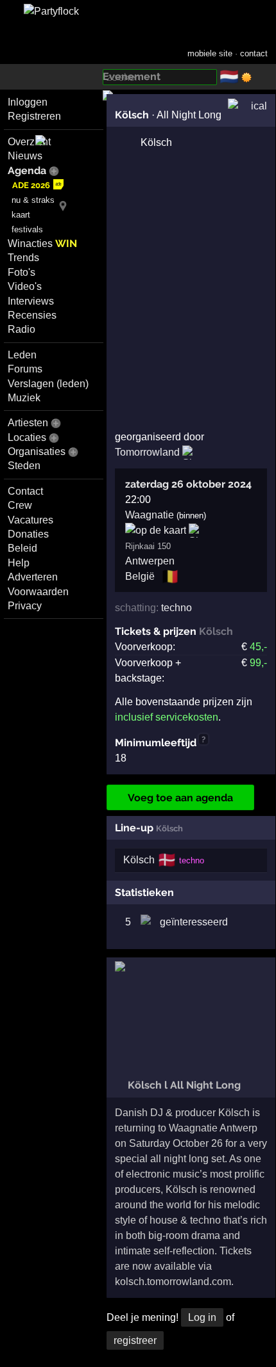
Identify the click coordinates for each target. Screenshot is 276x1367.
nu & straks (33, 200)
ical (259, 105)
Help (19, 562)
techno (176, 607)
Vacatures (30, 520)
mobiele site (209, 53)
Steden (24, 465)
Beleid (22, 548)
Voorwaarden (38, 591)
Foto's (21, 272)
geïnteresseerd (194, 921)
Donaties (28, 534)
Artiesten (28, 422)
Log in (202, 1317)
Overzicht (29, 141)
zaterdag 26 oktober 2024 (188, 484)
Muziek (24, 397)
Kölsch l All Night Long (183, 1085)
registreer (135, 1340)
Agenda (27, 170)
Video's (25, 286)
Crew (20, 505)
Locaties (27, 437)
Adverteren (33, 577)
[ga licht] (246, 77)
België (140, 576)
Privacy (25, 605)
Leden (22, 354)
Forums (25, 369)
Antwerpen (150, 561)
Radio (21, 329)
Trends (23, 257)
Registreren (34, 116)
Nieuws (25, 155)
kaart (21, 215)
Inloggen (27, 102)
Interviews (31, 301)
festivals (27, 229)
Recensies (32, 315)
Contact (25, 491)
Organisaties (36, 451)
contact (254, 53)
